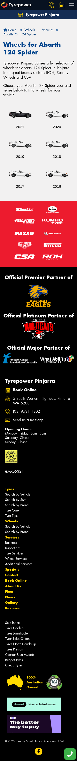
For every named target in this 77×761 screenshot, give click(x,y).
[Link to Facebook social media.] (38, 751)
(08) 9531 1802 (26, 411)
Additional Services (18, 564)
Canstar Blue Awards (19, 655)
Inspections (12, 548)
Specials (12, 569)
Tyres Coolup (14, 628)
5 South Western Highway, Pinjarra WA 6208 (41, 401)
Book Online (16, 580)
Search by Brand (17, 505)
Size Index (12, 623)
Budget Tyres (14, 660)
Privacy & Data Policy (29, 741)
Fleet (9, 591)
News (10, 597)
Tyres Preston (14, 649)
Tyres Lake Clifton (17, 639)
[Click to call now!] (51, 5)
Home (11, 30)
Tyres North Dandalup (20, 644)
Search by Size (15, 500)
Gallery (11, 602)
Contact (11, 575)
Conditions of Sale (54, 741)
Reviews (12, 608)
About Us (13, 586)
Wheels (11, 521)
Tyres (9, 489)
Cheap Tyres (13, 665)
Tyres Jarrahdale (16, 633)
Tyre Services (14, 553)
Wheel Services (16, 559)
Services (12, 537)
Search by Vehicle (17, 494)
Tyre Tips (11, 516)
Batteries (11, 543)
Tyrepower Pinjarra (42, 14)
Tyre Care (12, 510)
